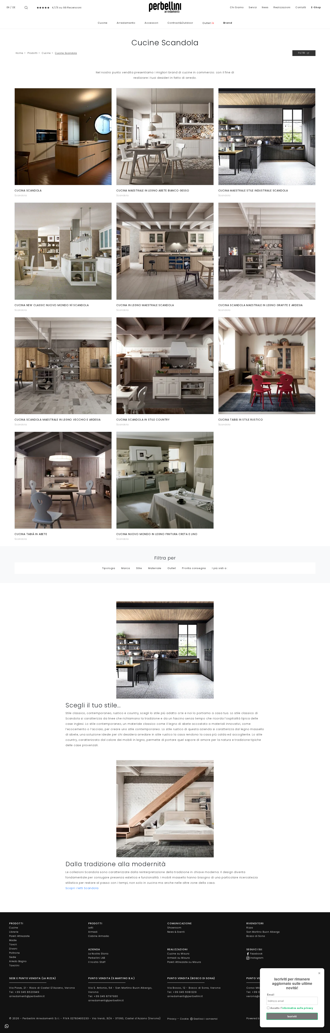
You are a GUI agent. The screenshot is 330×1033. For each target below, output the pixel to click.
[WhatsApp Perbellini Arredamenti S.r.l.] (7, 1026)
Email (270, 994)
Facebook (256, 953)
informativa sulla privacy (297, 1008)
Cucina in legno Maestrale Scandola (145, 305)
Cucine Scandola (66, 53)
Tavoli (13, 944)
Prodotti (32, 53)
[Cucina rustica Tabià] (266, 365)
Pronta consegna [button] (194, 568)
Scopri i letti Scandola (82, 888)
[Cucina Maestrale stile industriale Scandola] (266, 136)
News (265, 7)
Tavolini (14, 965)
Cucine (103, 23)
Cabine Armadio (98, 936)
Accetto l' (291, 1007)
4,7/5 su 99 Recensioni (67, 7)
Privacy (172, 1018)
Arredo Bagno (18, 961)
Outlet (208, 23)
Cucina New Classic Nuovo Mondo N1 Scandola (52, 305)
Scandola (21, 195)
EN (8, 7)
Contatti (300, 7)
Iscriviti (292, 1016)
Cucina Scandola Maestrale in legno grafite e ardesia (260, 305)
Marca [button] (125, 568)
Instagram (256, 957)
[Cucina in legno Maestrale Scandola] (165, 251)
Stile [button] (139, 568)
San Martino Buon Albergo (263, 931)
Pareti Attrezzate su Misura (184, 962)
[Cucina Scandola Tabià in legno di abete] (63, 480)
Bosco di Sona (255, 936)
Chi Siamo (237, 7)
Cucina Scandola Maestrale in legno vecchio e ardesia (58, 420)
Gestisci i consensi (206, 1018)
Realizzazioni (281, 7)
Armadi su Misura (178, 957)
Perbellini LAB (96, 957)
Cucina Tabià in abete (31, 534)
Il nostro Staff (97, 962)
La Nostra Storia (98, 953)
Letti (90, 927)
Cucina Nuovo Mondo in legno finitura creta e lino (156, 534)
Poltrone (14, 952)
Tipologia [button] (108, 568)
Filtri (302, 52)
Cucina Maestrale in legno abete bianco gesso (152, 190)
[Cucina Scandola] (63, 136)
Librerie (13, 931)
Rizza (249, 927)
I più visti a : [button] (220, 568)
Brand (227, 23)
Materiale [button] (154, 568)
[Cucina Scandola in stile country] (165, 365)
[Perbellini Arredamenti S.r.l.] (165, 7)
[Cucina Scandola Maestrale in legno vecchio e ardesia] (63, 365)
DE (13, 7)
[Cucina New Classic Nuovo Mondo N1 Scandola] (63, 251)
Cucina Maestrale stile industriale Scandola (253, 190)
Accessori (151, 23)
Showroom (174, 927)
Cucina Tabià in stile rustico (240, 420)
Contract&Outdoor (180, 23)
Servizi (253, 7)
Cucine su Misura (178, 953)
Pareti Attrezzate (19, 936)
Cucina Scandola (28, 190)
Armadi (93, 931)
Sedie (12, 957)
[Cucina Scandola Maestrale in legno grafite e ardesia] (266, 251)
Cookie (184, 1018)
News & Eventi (176, 931)
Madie (13, 940)
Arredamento (126, 23)
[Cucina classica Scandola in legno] (165, 480)
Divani (13, 948)
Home (19, 53)
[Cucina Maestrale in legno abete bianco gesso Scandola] (165, 136)
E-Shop (316, 7)
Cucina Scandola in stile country (143, 420)
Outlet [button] (171, 568)
